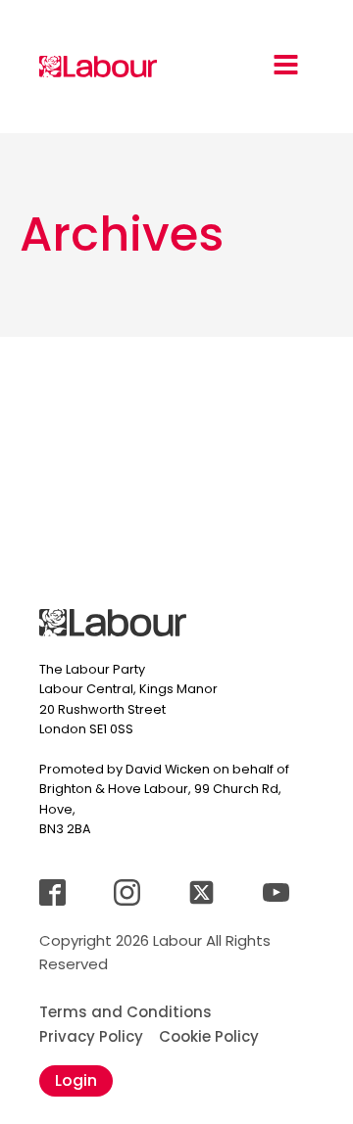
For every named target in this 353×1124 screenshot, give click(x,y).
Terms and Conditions (125, 1012)
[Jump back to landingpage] (98, 66)
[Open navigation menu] (286, 66)
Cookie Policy (209, 1036)
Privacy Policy (91, 1036)
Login (76, 1080)
